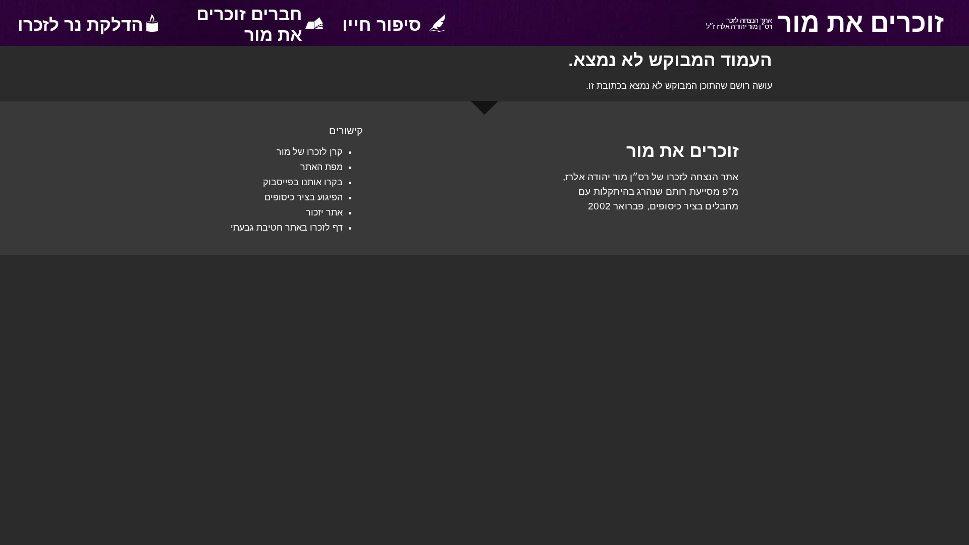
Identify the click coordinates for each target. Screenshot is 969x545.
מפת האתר (321, 167)
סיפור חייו (381, 24)
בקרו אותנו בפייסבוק (303, 182)
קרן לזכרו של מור (310, 152)
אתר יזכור (324, 212)
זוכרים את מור (860, 22)
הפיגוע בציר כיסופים (303, 197)
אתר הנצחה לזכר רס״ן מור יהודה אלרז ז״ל (739, 23)
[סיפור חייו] (437, 23)
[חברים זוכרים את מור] (314, 23)
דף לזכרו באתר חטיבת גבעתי (287, 228)
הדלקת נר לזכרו (80, 24)
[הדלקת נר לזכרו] (152, 23)
